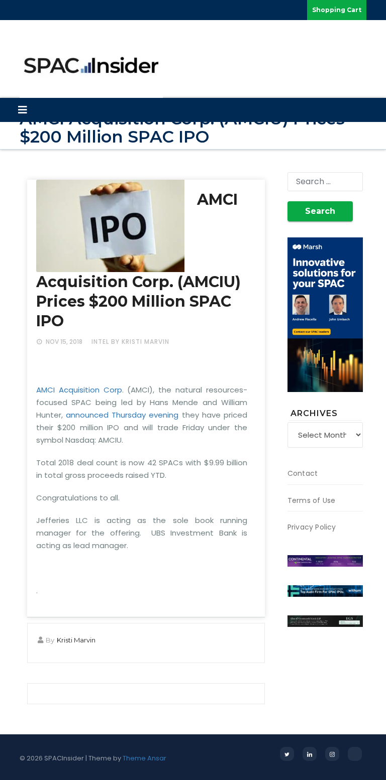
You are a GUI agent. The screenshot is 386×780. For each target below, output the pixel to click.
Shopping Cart (336, 10)
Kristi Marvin (76, 640)
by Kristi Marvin (140, 341)
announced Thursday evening (122, 415)
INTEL (100, 341)
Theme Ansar (144, 758)
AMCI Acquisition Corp (79, 389)
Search (320, 211)
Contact (302, 473)
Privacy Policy (311, 527)
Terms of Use (311, 500)
